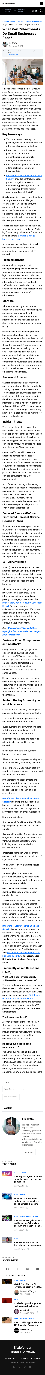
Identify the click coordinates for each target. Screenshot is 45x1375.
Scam (16, 1194)
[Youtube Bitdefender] (37, 1269)
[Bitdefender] (8, 3)
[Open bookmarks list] (36, 11)
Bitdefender (24, 1329)
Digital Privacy (26, 1216)
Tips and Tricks (8, 22)
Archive (17, 1299)
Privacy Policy (24, 1358)
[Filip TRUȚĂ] (5, 44)
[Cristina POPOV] (16, 1292)
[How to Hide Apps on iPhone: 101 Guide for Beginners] (7, 1325)
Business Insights (21, 11)
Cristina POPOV (26, 1291)
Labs (14, 11)
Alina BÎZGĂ (24, 1310)
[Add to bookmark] (41, 25)
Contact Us (37, 1358)
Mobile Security (20, 1318)
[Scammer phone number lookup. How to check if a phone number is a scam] (7, 1201)
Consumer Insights (6, 11)
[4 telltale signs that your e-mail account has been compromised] (7, 1306)
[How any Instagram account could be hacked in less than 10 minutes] (7, 1179)
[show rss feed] (32, 11)
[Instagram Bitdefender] (27, 1269)
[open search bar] (41, 10)
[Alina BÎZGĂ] (16, 1311)
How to (20, 22)
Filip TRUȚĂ (13, 43)
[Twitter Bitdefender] (17, 1269)
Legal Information (10, 1358)
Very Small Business (33, 22)
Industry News (20, 1172)
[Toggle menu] (41, 3)
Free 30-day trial (13, 55)
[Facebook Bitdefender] (7, 1269)
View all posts (28, 1152)
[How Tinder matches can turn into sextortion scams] (7, 1244)
